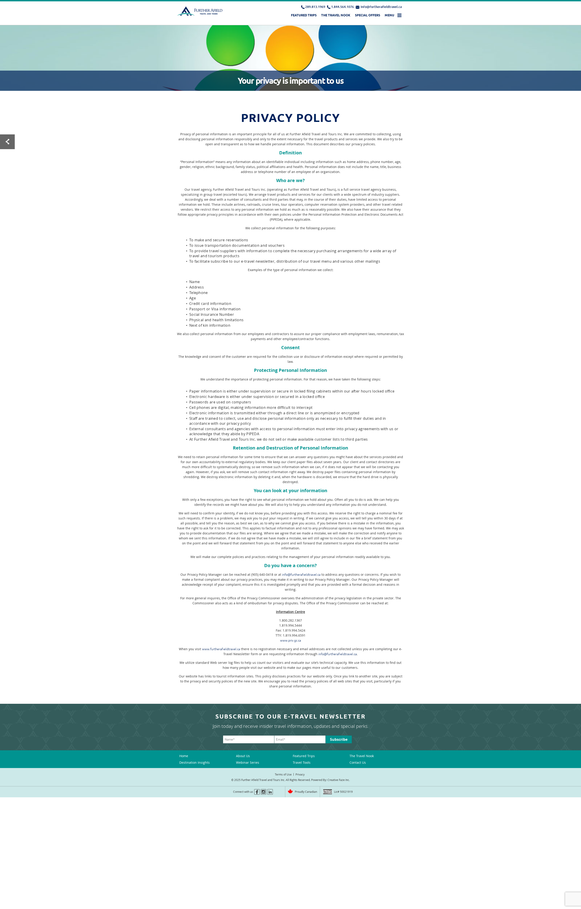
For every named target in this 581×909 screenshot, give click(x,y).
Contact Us (358, 762)
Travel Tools (301, 762)
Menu (389, 15)
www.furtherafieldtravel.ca (221, 649)
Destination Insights (194, 762)
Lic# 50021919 (343, 791)
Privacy (300, 774)
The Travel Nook (335, 15)
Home (183, 756)
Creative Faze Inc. (338, 780)
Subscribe (338, 739)
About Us (243, 756)
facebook (257, 792)
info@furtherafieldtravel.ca (381, 7)
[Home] (200, 12)
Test (7, 141)
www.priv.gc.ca (290, 640)
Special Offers (367, 15)
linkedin (270, 792)
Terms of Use (283, 774)
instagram (263, 792)
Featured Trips (304, 15)
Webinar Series (247, 762)
